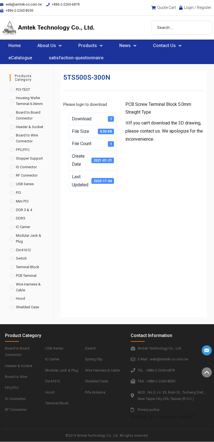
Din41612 (23, 250)
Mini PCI (22, 201)
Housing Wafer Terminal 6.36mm (29, 101)
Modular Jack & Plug (28, 238)
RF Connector (27, 175)
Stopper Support (29, 158)
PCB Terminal (26, 275)
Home (14, 45)
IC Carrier (23, 227)
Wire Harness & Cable (28, 287)
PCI (18, 193)
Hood (20, 298)
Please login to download (85, 104)
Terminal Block (27, 267)
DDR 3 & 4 (24, 210)
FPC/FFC (23, 150)
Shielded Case (27, 307)
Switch (21, 258)
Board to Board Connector (28, 115)
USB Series (25, 184)
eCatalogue (20, 57)
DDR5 (20, 218)
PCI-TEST (23, 89)
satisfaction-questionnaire (76, 57)
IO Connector (26, 167)
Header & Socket (29, 127)
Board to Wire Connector (27, 138)
